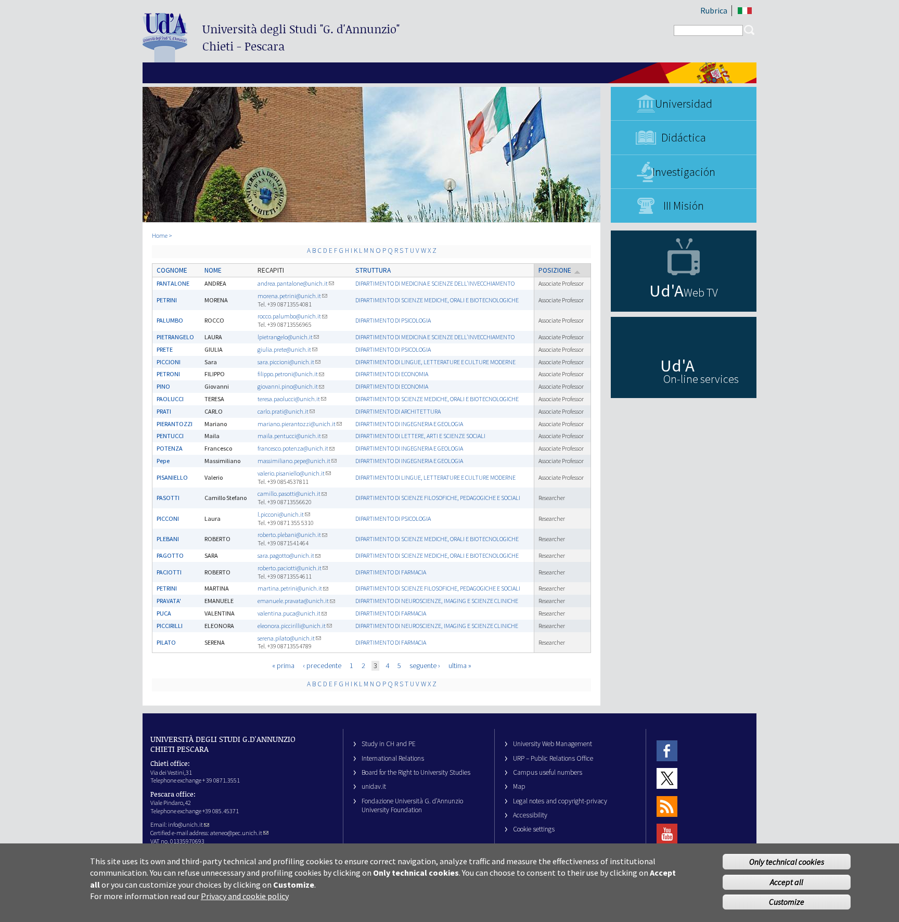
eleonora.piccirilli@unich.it (292, 626)
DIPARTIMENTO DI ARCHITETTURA (398, 411)
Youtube (667, 834)
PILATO (166, 642)
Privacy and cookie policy (245, 896)
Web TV (701, 292)
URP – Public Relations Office (553, 758)
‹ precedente (322, 665)
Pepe (163, 461)
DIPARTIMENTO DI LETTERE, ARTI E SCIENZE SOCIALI (420, 436)
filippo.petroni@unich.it (288, 374)
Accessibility (530, 815)
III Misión (683, 205)
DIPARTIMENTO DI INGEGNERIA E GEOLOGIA (409, 424)
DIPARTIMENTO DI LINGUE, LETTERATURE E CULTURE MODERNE (435, 362)
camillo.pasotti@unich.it (289, 493)
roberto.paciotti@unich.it (290, 568)
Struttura (373, 270)
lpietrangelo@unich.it (285, 337)
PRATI (164, 411)
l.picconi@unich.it (281, 514)
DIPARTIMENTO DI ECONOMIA (391, 374)
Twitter (667, 778)
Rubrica (713, 10)
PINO (163, 386)
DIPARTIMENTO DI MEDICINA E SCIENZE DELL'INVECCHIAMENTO (435, 283)
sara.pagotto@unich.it (286, 555)
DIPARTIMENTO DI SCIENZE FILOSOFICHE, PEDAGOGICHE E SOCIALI (437, 498)
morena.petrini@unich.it (289, 296)
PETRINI (167, 300)
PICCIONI (169, 362)
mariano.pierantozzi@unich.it (297, 424)
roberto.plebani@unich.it (289, 535)
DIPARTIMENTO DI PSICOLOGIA (393, 320)
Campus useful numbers (547, 772)
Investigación (683, 171)
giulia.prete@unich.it (284, 349)
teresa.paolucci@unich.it (289, 399)
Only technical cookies (786, 861)
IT (744, 10)
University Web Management (552, 743)
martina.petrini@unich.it (290, 588)
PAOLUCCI (170, 399)
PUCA (164, 613)
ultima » (459, 665)
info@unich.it (185, 824)
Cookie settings (534, 829)
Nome (213, 270)
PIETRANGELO (175, 337)
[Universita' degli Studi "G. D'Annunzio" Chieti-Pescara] (165, 58)
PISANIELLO (172, 477)
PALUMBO (170, 320)
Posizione (554, 270)
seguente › (424, 665)
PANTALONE (173, 283)
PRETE (165, 349)
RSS (667, 806)
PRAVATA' (169, 601)
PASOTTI (168, 498)
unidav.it (374, 786)
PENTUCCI (170, 436)
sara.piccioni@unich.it (286, 362)
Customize (786, 902)
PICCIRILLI (170, 626)
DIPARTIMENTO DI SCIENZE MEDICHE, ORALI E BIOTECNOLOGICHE (437, 300)
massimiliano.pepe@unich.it (294, 461)
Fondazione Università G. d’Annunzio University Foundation (412, 805)
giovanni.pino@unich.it (288, 386)
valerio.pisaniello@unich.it (291, 473)
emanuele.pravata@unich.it (293, 601)
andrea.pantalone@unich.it (293, 283)
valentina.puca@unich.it (289, 613)
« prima (283, 665)
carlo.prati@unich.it (283, 411)
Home (160, 235)
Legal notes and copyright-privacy (560, 801)
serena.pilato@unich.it (286, 638)
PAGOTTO (170, 555)
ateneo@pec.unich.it (236, 833)
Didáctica (683, 137)
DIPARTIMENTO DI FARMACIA (390, 572)
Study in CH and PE (389, 743)
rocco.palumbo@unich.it (289, 316)
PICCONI (168, 518)
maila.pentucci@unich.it (289, 436)
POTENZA (170, 448)
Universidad (683, 103)
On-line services (701, 379)
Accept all (786, 882)
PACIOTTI (169, 572)
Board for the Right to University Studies (416, 772)
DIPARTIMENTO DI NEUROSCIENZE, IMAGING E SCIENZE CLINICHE (436, 601)
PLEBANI (168, 539)
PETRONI (168, 374)
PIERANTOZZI (174, 424)
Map (519, 786)
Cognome (172, 270)
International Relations (393, 758)
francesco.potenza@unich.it (293, 448)
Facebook (667, 750)
